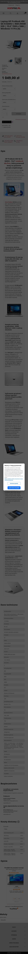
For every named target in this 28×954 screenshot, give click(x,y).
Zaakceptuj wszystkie (14, 487)
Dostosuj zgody (14, 483)
